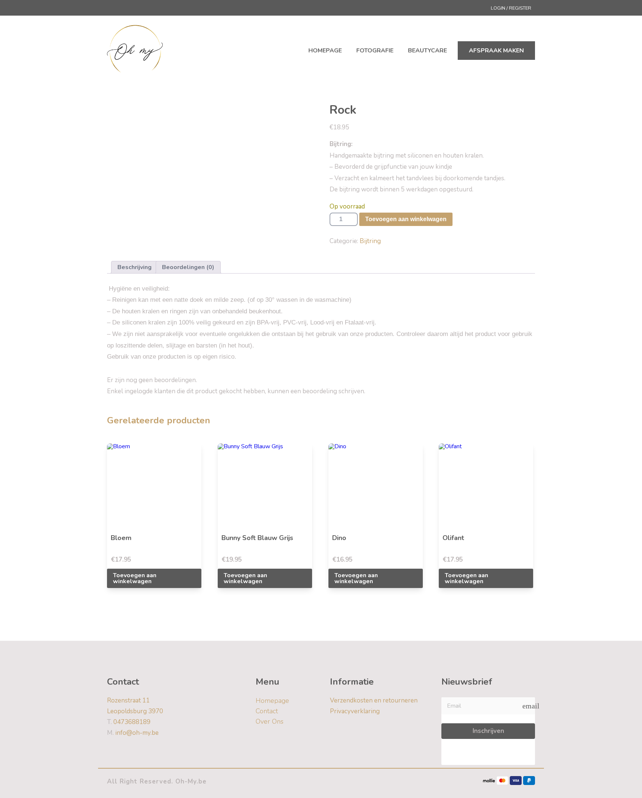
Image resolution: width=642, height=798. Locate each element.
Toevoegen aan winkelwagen (406, 219)
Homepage (325, 50)
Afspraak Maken (496, 50)
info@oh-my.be (133, 732)
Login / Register (511, 8)
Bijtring (370, 241)
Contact (267, 711)
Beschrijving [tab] (134, 267)
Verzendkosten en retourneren (374, 700)
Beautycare (427, 50)
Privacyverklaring (355, 711)
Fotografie (374, 50)
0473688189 (128, 722)
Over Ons (269, 721)
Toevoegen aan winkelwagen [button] (134, 578)
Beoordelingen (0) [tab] (188, 267)
